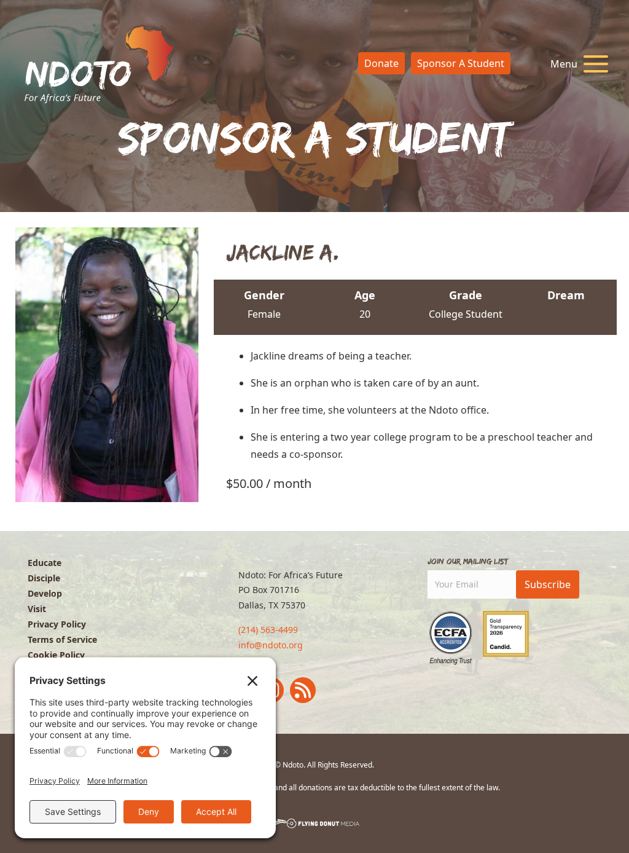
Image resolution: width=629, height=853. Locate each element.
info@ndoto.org (270, 645)
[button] (576, 64)
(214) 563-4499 (268, 629)
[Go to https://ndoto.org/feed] (303, 690)
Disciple (44, 578)
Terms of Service (62, 639)
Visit (37, 609)
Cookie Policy (56, 655)
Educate (44, 562)
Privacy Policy (57, 624)
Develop (45, 593)
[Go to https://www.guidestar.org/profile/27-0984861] (506, 634)
